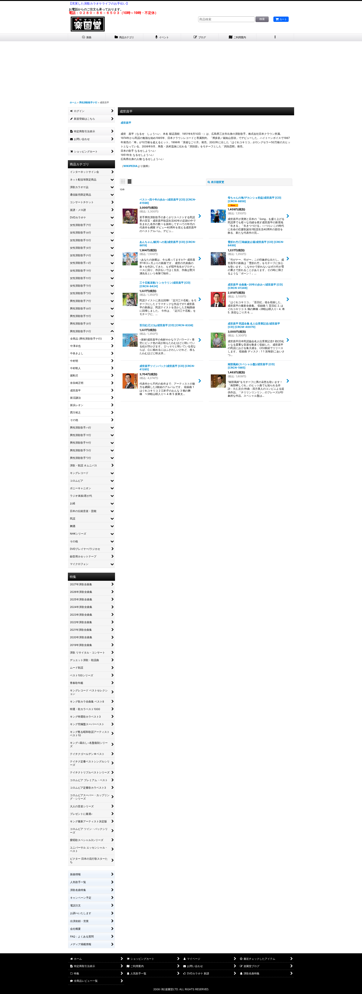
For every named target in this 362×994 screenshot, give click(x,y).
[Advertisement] (181, 69)
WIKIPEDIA (130, 166)
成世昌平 (126, 122)
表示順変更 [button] (217, 182)
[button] (275, 37)
